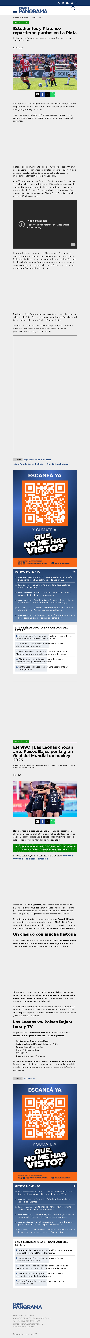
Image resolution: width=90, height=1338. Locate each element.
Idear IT (33, 1334)
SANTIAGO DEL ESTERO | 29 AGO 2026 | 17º (28, 17)
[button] (15, 12)
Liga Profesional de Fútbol (37, 460)
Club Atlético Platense (58, 464)
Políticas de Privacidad (23, 1327)
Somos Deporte (20, 22)
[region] (45, 143)
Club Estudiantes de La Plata (28, 464)
